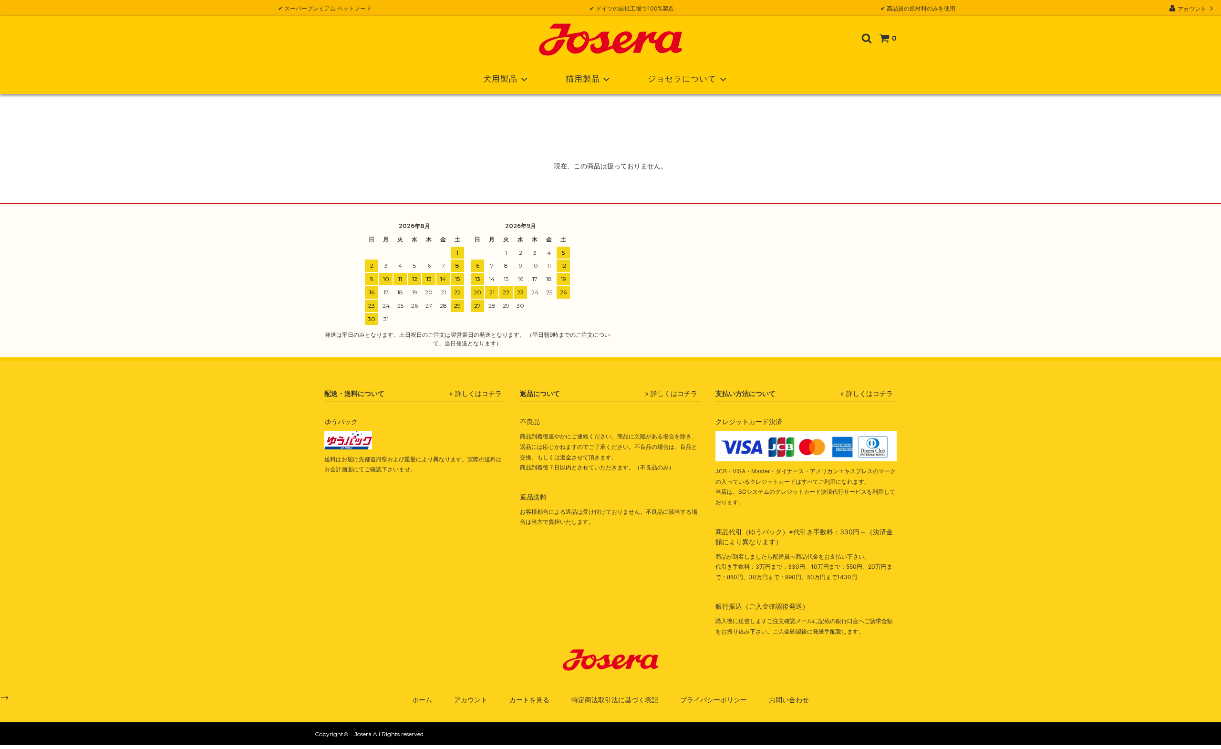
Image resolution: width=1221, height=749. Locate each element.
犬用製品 (500, 78)
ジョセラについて (682, 78)
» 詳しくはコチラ (475, 393)
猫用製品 (583, 78)
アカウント (1192, 8)
